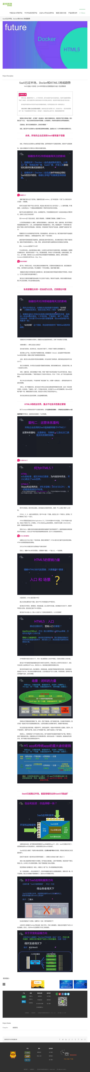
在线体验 (31, 1003)
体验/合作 (39, 1056)
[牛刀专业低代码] (27, 1052)
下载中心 (31, 996)
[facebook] (62, 994)
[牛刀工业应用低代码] (27, 1055)
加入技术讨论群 (39, 1003)
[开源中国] (57, 994)
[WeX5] (23, 997)
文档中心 (31, 999)
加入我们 (49, 1003)
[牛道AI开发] (27, 1059)
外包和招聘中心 (39, 1007)
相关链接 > (6, 978)
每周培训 (40, 996)
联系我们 (49, 1000)
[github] (68, 994)
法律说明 (33, 1012)
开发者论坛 (39, 1000)
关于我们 (49, 996)
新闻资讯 (15, 1027)
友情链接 (27, 1012)
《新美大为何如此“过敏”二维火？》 (55, 857)
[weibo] (59, 994)
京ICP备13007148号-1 (61, 1069)
